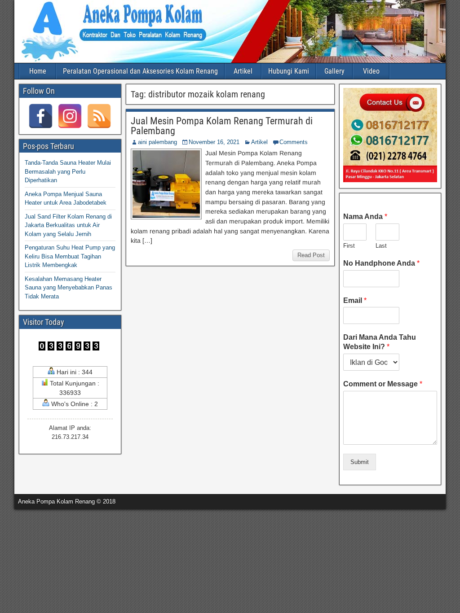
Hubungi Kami (288, 71)
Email (355, 300)
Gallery (334, 71)
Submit (359, 462)
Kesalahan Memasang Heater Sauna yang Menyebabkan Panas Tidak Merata (68, 288)
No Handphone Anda (381, 263)
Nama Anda (365, 216)
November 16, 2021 (214, 142)
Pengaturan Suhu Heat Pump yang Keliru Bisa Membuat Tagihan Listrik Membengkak (70, 256)
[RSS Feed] (99, 116)
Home (37, 71)
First (349, 245)
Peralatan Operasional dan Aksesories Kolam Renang (140, 71)
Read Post (311, 255)
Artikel (243, 71)
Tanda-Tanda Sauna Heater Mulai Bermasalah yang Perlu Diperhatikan (68, 171)
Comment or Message (382, 384)
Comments (293, 142)
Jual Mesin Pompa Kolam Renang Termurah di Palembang (222, 125)
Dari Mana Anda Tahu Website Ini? (379, 341)
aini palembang (157, 142)
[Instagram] (70, 116)
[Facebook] (40, 116)
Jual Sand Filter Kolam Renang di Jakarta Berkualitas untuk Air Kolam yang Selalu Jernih (68, 225)
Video (371, 71)
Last (381, 245)
